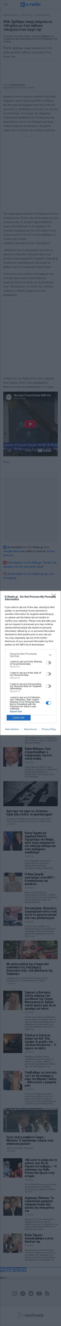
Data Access (30, 729)
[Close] (55, 597)
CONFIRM (19, 718)
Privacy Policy (49, 729)
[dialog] (30, 663)
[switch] (48, 662)
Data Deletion (12, 729)
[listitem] (30, 655)
